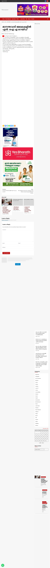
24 (45, 438)
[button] (47, 19)
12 (35, 436)
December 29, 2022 (5, 31)
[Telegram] (13, 126)
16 (43, 436)
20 (37, 438)
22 (41, 438)
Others (36, 413)
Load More (17, 264)
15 (41, 436)
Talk (36, 417)
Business (36, 380)
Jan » (43, 442)
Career (36, 382)
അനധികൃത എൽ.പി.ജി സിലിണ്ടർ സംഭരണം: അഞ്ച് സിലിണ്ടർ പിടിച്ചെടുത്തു (41, 347)
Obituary (36, 411)
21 (39, 438)
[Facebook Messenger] (11, 126)
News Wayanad (38, 409)
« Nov (40, 442)
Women (36, 425)
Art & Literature (38, 378)
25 (47, 438)
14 (39, 436)
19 (35, 438)
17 (45, 436)
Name (3, 243)
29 (41, 440)
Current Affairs (37, 392)
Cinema (36, 384)
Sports (36, 415)
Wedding (36, 423)
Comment (4, 229)
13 (37, 436)
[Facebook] (5, 126)
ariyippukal (37, 376)
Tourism (36, 419)
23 (43, 438)
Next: (25, 191)
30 (43, 440)
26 (35, 440)
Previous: (9, 190)
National (36, 407)
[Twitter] (7, 126)
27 (37, 440)
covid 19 (36, 388)
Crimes (36, 390)
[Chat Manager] (2, 565)
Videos (36, 421)
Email (19, 243)
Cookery (36, 386)
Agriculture (37, 374)
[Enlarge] (47, 24)
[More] (15, 126)
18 (47, 436)
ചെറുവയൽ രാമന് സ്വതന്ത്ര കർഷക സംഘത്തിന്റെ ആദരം (41, 333)
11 (47, 434)
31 (45, 440)
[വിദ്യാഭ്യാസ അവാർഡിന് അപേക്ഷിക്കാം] (18, 202)
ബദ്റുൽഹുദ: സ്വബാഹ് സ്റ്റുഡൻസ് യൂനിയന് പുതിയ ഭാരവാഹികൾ (41, 340)
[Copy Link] (3, 126)
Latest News (37, 405)
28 (39, 440)
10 (45, 434)
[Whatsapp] (9, 126)
